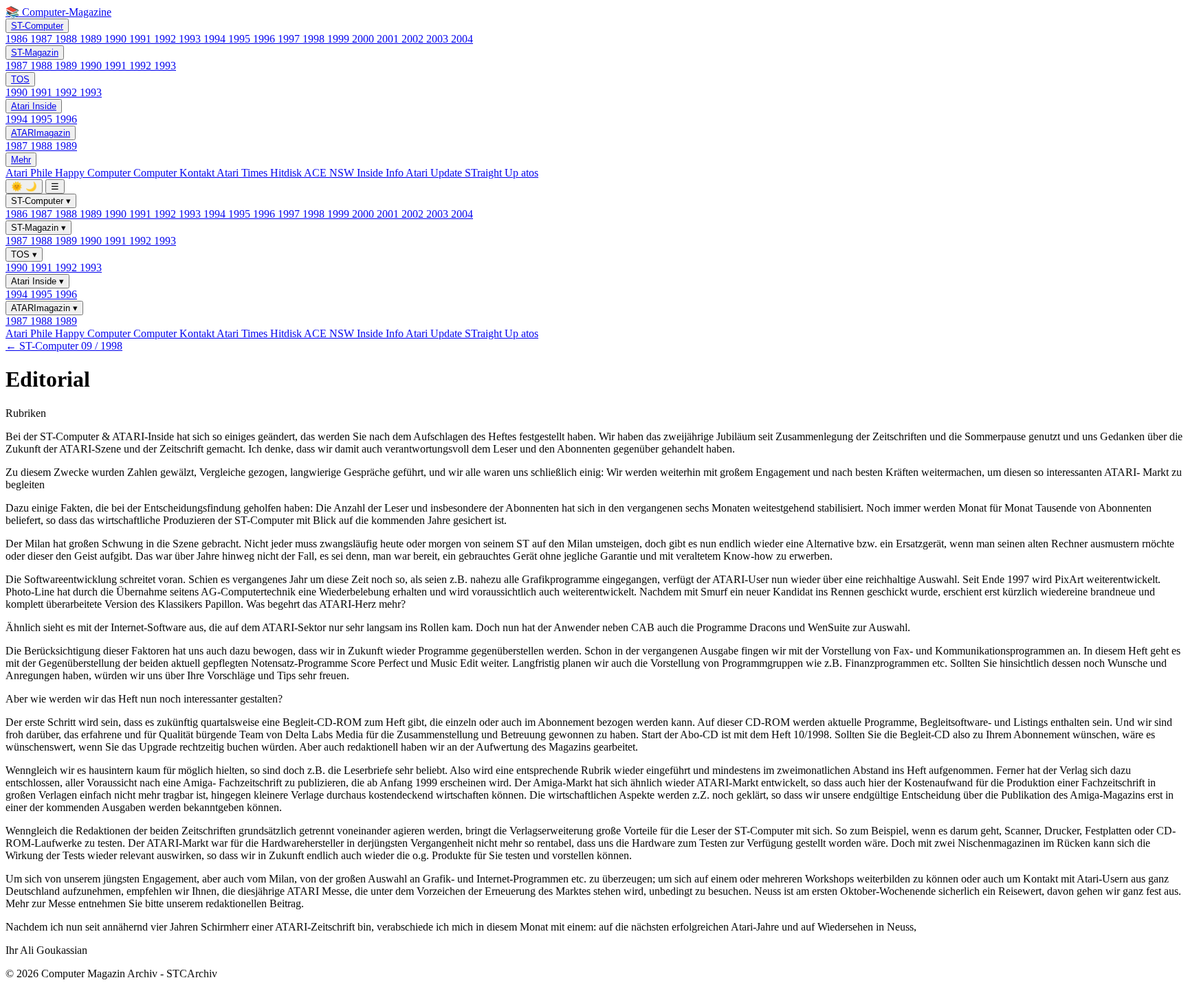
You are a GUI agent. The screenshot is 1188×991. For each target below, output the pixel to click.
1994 (216, 39)
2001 (389, 39)
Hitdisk (287, 173)
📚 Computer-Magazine (58, 12)
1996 (265, 39)
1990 (116, 39)
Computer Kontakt (175, 173)
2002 (414, 39)
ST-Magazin (34, 52)
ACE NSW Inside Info (355, 173)
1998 (314, 39)
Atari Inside (33, 106)
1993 (191, 39)
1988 (67, 39)
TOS (20, 79)
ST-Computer (37, 26)
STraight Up (493, 173)
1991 (141, 39)
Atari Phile (30, 173)
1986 (18, 39)
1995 (240, 39)
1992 (166, 39)
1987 (42, 39)
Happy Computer (94, 173)
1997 (290, 39)
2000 (364, 39)
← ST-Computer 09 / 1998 (64, 346)
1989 (92, 39)
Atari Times (243, 173)
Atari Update (435, 173)
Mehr (21, 160)
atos (529, 173)
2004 (462, 39)
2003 (438, 39)
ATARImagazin (40, 133)
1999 (339, 39)
